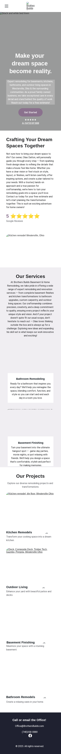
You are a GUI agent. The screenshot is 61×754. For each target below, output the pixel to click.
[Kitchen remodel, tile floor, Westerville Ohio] (30, 510)
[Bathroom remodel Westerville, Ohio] (30, 682)
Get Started (30, 112)
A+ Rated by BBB (30, 123)
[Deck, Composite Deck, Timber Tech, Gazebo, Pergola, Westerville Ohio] (30, 566)
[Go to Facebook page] (30, 735)
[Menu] (6, 6)
